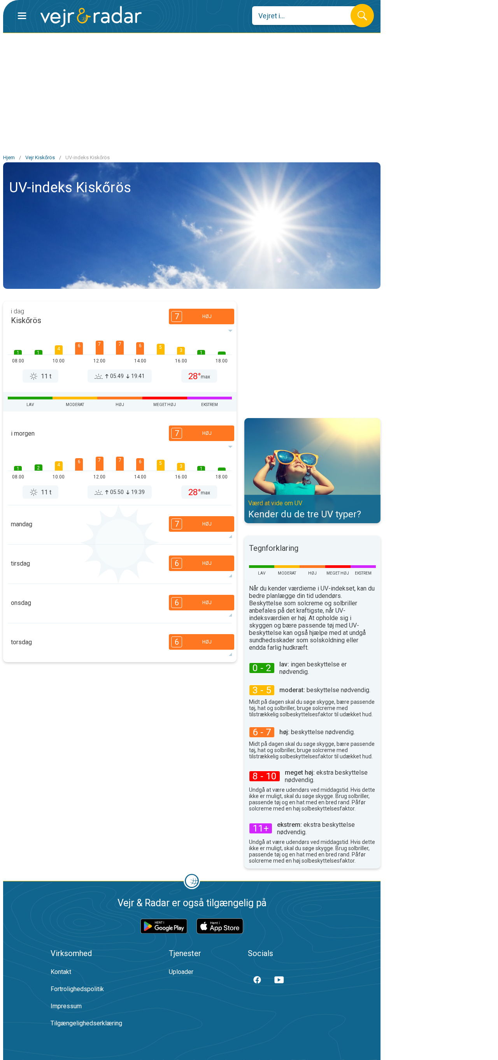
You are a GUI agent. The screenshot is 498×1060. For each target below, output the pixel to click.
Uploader (181, 972)
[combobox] (307, 15)
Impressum (66, 1006)
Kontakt (61, 972)
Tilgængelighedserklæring (86, 1023)
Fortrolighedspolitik (77, 989)
